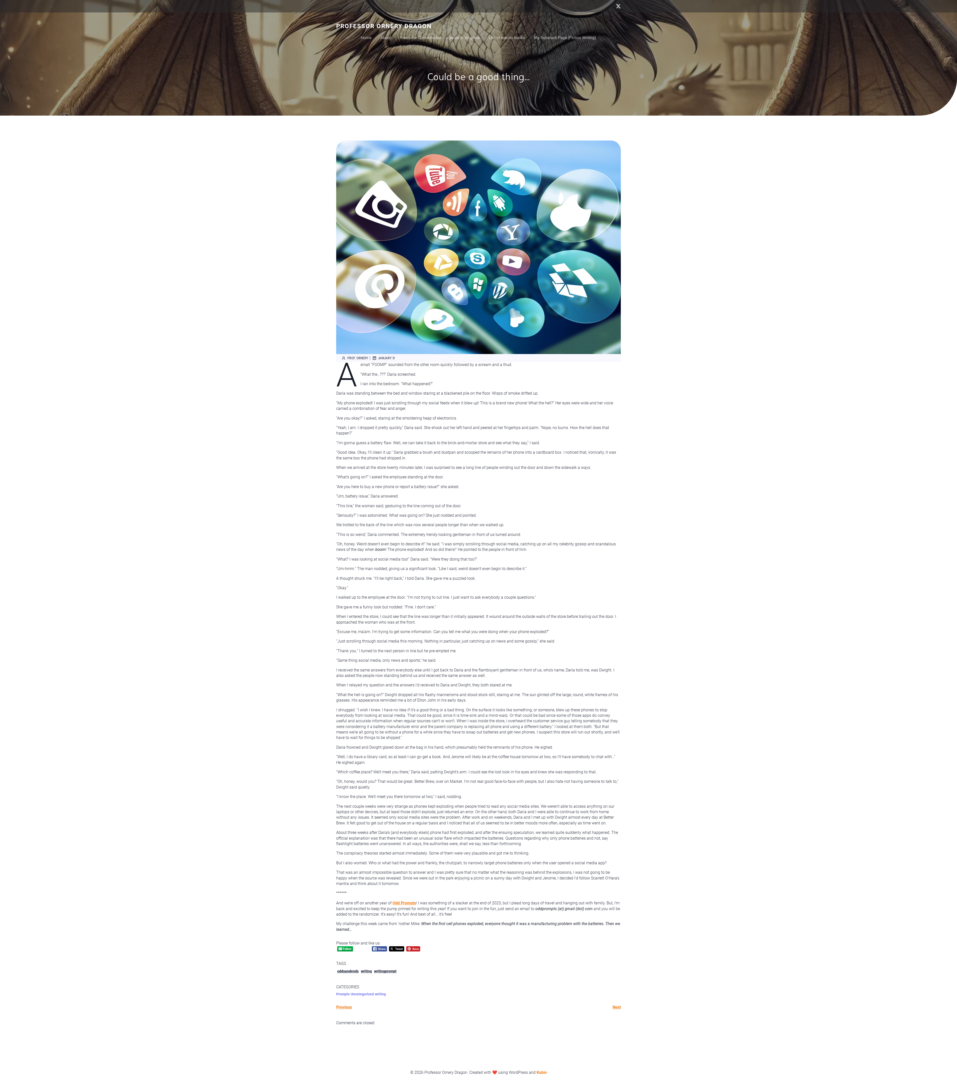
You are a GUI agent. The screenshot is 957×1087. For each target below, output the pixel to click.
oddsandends (348, 971)
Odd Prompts (404, 903)
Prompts (343, 994)
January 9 (386, 358)
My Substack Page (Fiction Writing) (565, 37)
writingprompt (385, 971)
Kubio (542, 1072)
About (386, 37)
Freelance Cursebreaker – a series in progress (440, 37)
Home (366, 37)
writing (366, 971)
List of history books (507, 37)
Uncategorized (362, 994)
